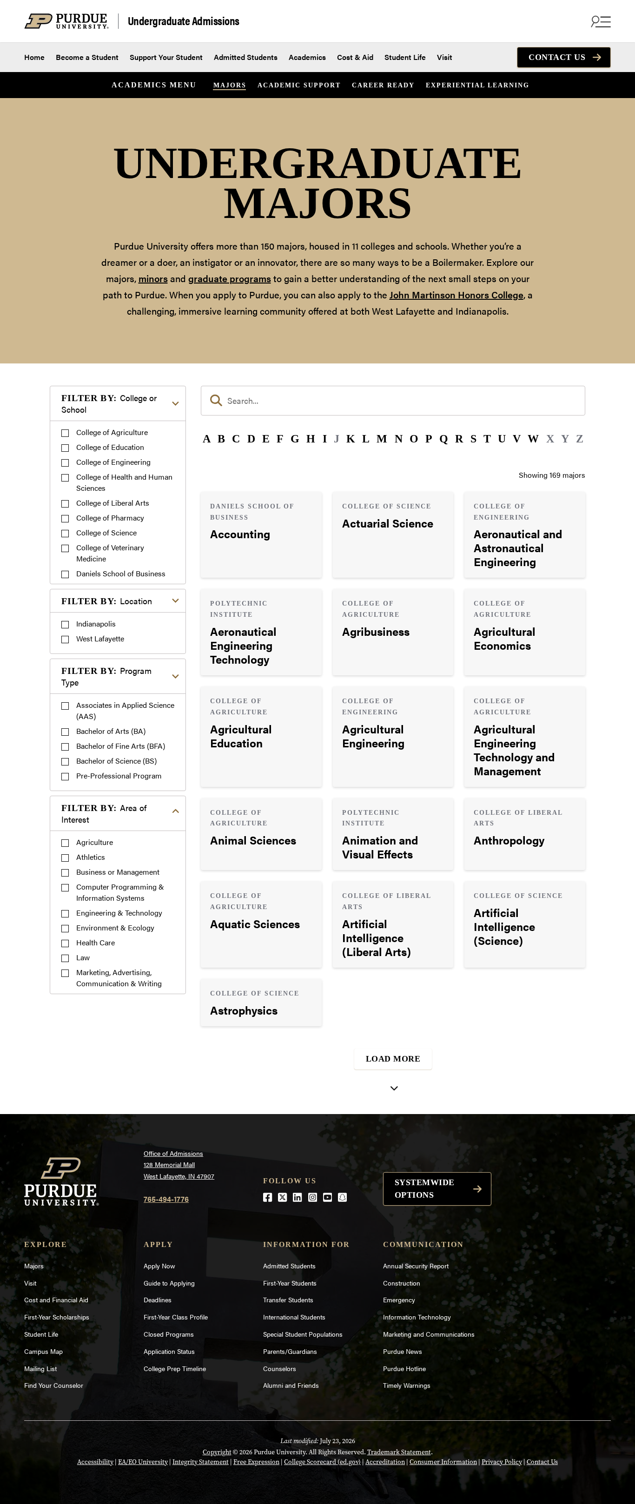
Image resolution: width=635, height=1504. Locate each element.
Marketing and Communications (429, 1334)
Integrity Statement (200, 1462)
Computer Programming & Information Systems (120, 892)
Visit (444, 57)
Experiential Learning (477, 85)
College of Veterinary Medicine (110, 553)
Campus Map (43, 1351)
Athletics (90, 856)
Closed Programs (169, 1334)
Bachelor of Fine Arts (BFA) (120, 745)
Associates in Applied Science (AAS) (125, 710)
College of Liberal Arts (112, 502)
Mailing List (40, 1368)
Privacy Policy (502, 1462)
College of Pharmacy (110, 517)
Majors (229, 85)
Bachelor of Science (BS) (116, 760)
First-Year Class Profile (176, 1316)
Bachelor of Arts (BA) (111, 731)
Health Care (95, 942)
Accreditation (385, 1462)
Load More (393, 1058)
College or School (109, 403)
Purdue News (402, 1351)
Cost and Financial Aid (56, 1299)
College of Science (106, 532)
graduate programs (229, 278)
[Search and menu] (600, 21)
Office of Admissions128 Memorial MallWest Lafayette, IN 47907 (179, 1164)
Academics (307, 57)
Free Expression (256, 1462)
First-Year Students (290, 1282)
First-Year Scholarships (56, 1316)
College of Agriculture (112, 432)
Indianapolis (96, 623)
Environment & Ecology (115, 927)
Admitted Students (246, 57)
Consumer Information (443, 1462)
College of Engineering (113, 461)
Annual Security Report (416, 1265)
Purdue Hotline (404, 1368)
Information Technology (417, 1316)
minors (153, 278)
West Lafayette (100, 638)
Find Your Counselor (53, 1385)
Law (83, 957)
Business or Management (117, 871)
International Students (294, 1316)
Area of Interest (103, 813)
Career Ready (383, 85)
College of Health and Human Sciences (124, 482)
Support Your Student (166, 57)
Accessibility (95, 1462)
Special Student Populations (303, 1334)
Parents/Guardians (290, 1351)
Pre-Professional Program (119, 775)
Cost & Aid (355, 57)
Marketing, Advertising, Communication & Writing (119, 978)
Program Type (106, 676)
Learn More (261, 535)
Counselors (279, 1368)
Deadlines (158, 1299)
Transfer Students (288, 1299)
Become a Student (87, 57)
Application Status (169, 1351)
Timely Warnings (406, 1385)
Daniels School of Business (120, 573)
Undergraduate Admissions (183, 20)
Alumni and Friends (291, 1385)
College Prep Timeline (175, 1368)
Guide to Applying (169, 1282)
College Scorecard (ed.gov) (322, 1462)
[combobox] (393, 401)
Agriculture (94, 842)
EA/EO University (143, 1462)
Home (34, 57)
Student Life (405, 57)
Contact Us (557, 57)
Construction (401, 1282)
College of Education (110, 447)
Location (106, 601)
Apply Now (159, 1265)
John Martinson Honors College (456, 294)
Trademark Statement (399, 1452)
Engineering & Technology (119, 912)
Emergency (399, 1299)
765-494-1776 (166, 1199)
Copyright (217, 1452)
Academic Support (299, 85)
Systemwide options (425, 1189)
